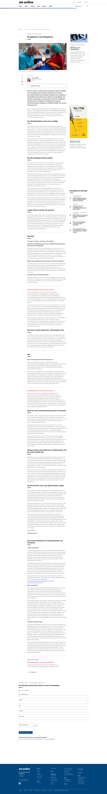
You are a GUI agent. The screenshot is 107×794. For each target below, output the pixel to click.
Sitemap (50, 790)
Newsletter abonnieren (25, 732)
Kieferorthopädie (54, 780)
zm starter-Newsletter (50, 739)
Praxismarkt (80, 780)
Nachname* (21, 716)
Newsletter (86, 2)
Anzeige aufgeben (81, 783)
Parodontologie (53, 775)
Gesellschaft (39, 774)
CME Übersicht (53, 768)
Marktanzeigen (67, 779)
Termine (32, 6)
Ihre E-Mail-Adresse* (23, 694)
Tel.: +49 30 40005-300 (23, 779)
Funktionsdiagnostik (68, 773)
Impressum (45, 790)
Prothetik (52, 782)
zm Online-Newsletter (38, 739)
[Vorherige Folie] (20, 54)
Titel (20, 705)
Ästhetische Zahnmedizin (69, 774)
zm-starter (80, 772)
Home (21, 29)
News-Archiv (39, 778)
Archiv (38, 6)
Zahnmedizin (39, 776)
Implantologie (53, 777)
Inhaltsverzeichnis (35, 85)
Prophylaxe (66, 771)
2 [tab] (64, 44)
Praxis (38, 773)
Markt (50, 6)
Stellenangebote (81, 777)
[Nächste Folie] (65, 54)
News (20, 6)
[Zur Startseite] (26, 2)
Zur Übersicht (32, 672)
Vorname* (21, 710)
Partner (20, 790)
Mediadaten (79, 2)
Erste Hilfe (39, 782)
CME (26, 6)
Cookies (30, 790)
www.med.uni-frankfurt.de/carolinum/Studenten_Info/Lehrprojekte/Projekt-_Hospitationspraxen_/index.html (40, 581)
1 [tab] (61, 44)
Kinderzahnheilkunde (68, 768)
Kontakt (73, 2)
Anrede (20, 699)
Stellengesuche (81, 778)
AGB (25, 790)
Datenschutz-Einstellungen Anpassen (61, 790)
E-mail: (37, 659)
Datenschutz (36, 790)
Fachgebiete (53, 774)
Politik (38, 771)
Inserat (44, 6)
